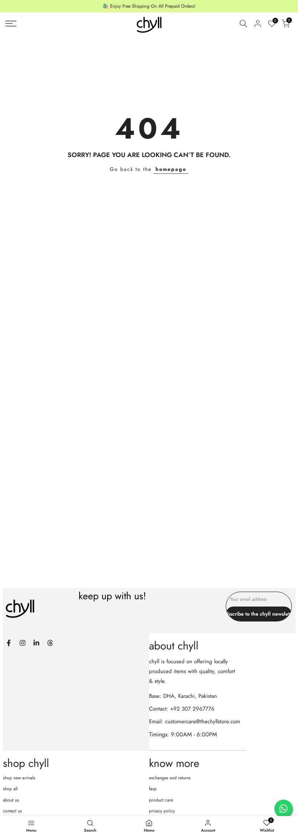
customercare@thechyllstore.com (202, 721)
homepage (171, 169)
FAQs (153, 788)
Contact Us (12, 811)
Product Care (161, 800)
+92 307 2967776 (192, 709)
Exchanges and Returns (169, 778)
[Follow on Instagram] (22, 643)
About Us (11, 800)
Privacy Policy (162, 811)
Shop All (10, 788)
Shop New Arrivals (19, 778)
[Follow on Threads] (50, 643)
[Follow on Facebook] (8, 643)
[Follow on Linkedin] (36, 643)
